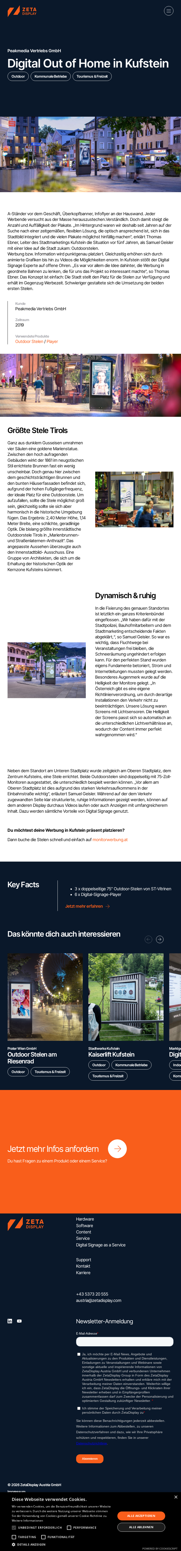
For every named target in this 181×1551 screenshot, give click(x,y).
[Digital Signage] (24, 11)
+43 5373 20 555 (92, 1294)
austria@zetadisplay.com (98, 1300)
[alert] (90, 1521)
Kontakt (83, 1266)
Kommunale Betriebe (51, 76)
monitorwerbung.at (110, 839)
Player (52, 341)
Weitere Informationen (27, 1521)
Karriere (83, 1272)
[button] (160, 939)
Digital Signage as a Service (101, 1244)
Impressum (16, 1491)
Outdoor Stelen (29, 341)
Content (83, 1231)
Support (83, 1259)
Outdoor (18, 76)
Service (83, 1238)
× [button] (175, 1497)
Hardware (85, 1219)
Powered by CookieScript (159, 1548)
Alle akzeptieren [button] (141, 1516)
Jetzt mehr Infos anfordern (53, 1149)
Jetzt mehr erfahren (84, 906)
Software (84, 1225)
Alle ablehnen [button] (141, 1527)
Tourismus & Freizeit (92, 76)
